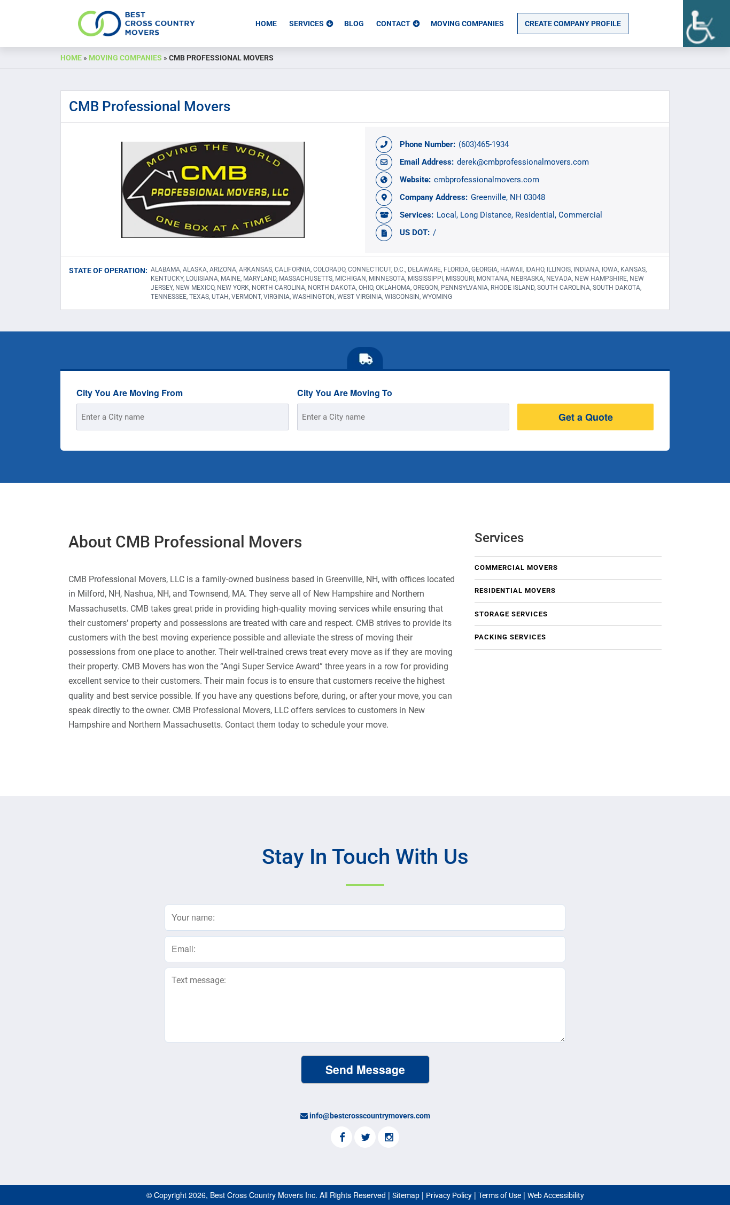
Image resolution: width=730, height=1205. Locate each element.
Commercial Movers (516, 567)
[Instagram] (388, 1138)
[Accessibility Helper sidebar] (706, 23)
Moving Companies (467, 23)
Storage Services (511, 614)
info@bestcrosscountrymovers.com (369, 1115)
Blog (354, 23)
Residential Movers (515, 590)
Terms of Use (499, 1195)
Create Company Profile (573, 23)
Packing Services (510, 637)
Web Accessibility (555, 1195)
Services (306, 23)
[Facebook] (341, 1138)
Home (266, 23)
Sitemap (406, 1195)
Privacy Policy (449, 1195)
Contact (393, 23)
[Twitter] (365, 1138)
